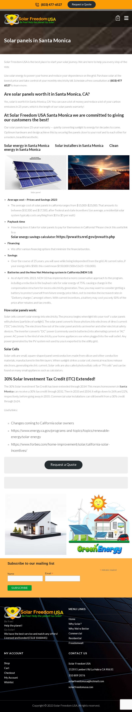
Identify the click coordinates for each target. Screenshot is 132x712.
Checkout (9, 672)
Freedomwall (76, 642)
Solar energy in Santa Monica (26, 145)
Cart (6, 668)
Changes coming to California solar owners (42, 423)
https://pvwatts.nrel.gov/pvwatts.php (85, 237)
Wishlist (9, 682)
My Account (11, 677)
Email (49, 573)
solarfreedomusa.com (81, 687)
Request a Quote (81, 4)
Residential (75, 638)
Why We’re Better (79, 628)
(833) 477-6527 (51, 5)
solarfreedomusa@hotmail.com (86, 681)
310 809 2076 (77, 675)
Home (72, 618)
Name (11, 573)
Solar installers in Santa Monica (79, 145)
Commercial (75, 633)
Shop (7, 663)
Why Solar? (75, 623)
